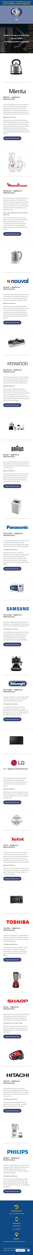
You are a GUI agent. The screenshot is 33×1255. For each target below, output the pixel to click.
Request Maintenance (12, 138)
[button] (28, 1250)
